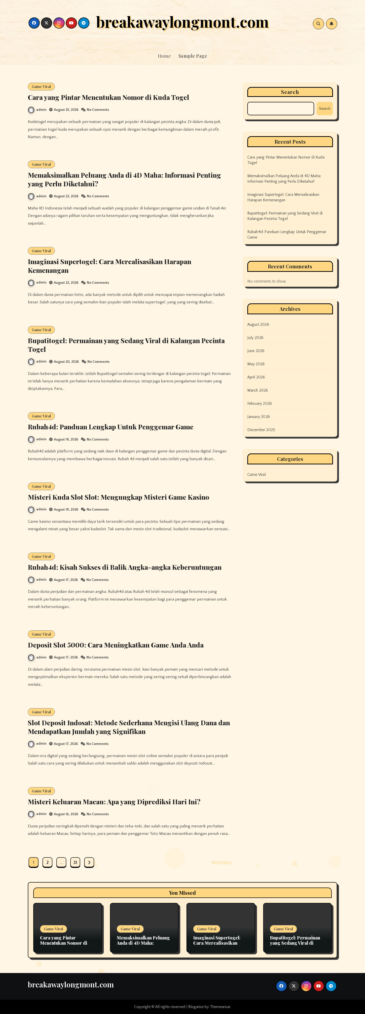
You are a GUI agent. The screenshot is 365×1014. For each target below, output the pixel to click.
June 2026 (256, 351)
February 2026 (259, 403)
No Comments (98, 110)
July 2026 (255, 337)
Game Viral (41, 86)
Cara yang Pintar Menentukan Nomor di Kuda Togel (108, 97)
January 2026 (258, 416)
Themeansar (220, 1007)
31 (75, 862)
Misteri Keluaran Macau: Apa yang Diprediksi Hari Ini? (114, 801)
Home (164, 56)
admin (41, 110)
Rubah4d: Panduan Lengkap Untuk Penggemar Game (110, 426)
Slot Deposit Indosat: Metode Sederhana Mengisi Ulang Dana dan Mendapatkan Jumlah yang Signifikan (129, 727)
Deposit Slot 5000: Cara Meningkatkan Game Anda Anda (116, 644)
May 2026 (256, 364)
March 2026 (257, 390)
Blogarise (196, 1007)
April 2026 (256, 377)
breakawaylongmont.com (182, 21)
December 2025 (261, 430)
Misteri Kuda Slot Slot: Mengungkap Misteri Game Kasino (118, 496)
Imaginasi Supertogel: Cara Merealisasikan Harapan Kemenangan (109, 266)
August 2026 (258, 324)
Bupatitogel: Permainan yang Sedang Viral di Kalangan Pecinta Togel (126, 345)
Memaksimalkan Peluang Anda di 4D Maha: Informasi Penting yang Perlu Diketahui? (124, 179)
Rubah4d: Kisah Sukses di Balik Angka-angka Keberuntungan (124, 567)
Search (290, 91)
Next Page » (222, 862)
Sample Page (193, 56)
